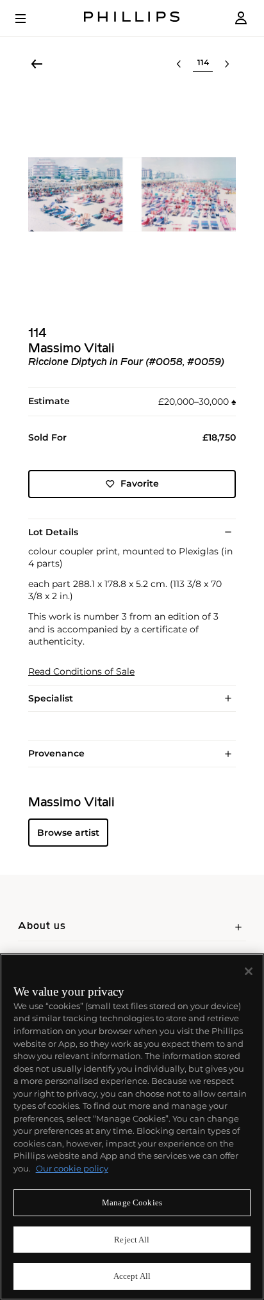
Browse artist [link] (68, 832)
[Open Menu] (29, 18)
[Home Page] (132, 18)
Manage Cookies (132, 1202)
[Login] (241, 18)
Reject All (131, 1239)
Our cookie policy (72, 1168)
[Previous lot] (179, 64)
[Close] (249, 971)
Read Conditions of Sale (81, 671)
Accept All (132, 1276)
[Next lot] (227, 64)
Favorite (139, 483)
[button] (132, 194)
